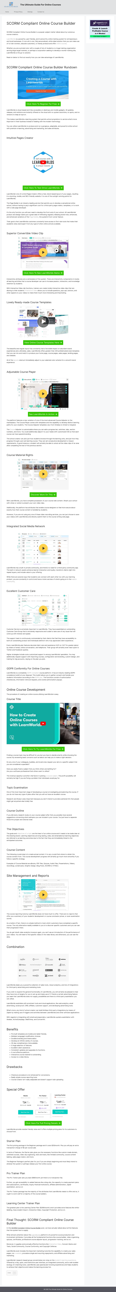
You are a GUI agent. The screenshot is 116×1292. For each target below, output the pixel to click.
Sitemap (30, 12)
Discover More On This (42, 494)
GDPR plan (38, 677)
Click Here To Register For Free (42, 104)
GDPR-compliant (33, 673)
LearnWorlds (11, 39)
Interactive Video (55, 1244)
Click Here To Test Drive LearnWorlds (42, 188)
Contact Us (41, 12)
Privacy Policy (18, 12)
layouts (16, 360)
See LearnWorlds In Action (41, 414)
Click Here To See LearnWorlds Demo (42, 273)
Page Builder (34, 217)
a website (18, 1253)
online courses (61, 43)
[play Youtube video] (43, 162)
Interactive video (31, 290)
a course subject (51, 776)
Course (12, 429)
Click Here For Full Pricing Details (42, 1123)
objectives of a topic (24, 833)
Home (7, 12)
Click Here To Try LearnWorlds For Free (42, 749)
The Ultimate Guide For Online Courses (40, 4)
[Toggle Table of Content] (13, 1272)
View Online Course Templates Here (41, 342)
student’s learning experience (65, 1260)
